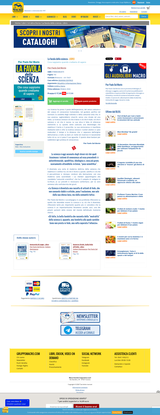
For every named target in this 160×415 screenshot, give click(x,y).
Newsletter (134, 12)
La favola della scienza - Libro (54, 23)
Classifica (53, 361)
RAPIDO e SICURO (37, 298)
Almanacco (51, 16)
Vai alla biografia (111, 103)
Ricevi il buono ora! (86, 406)
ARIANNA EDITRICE (65, 80)
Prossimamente (55, 367)
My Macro (84, 16)
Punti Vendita (22, 363)
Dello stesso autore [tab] (26, 237)
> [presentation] (81, 51)
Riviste (96, 16)
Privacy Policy (116, 412)
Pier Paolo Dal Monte (57, 68)
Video (37, 16)
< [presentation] (78, 51)
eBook (25, 16)
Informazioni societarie (80, 387)
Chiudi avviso (128, 412)
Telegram (85, 357)
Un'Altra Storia (59, 86)
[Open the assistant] (5, 410)
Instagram (86, 363)
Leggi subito (110, 122)
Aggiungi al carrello (60, 101)
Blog (65, 16)
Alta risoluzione (25, 147)
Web (16, 147)
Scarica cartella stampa (29, 151)
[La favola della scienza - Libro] (29, 80)
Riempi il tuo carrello (138, 8)
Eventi (73, 16)
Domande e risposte (122, 364)
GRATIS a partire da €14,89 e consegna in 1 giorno (65, 299)
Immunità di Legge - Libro (39, 244)
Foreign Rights (22, 366)
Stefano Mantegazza (80, 249)
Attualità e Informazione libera (69, 83)
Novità (51, 364)
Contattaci (118, 366)
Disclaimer (80, 392)
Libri (14, 16)
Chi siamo (122, 12)
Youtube (85, 366)
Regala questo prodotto (86, 101)
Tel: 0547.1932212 (121, 357)
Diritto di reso (80, 390)
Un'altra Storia (34, 23)
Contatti (144, 12)
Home (17, 23)
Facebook (85, 360)
